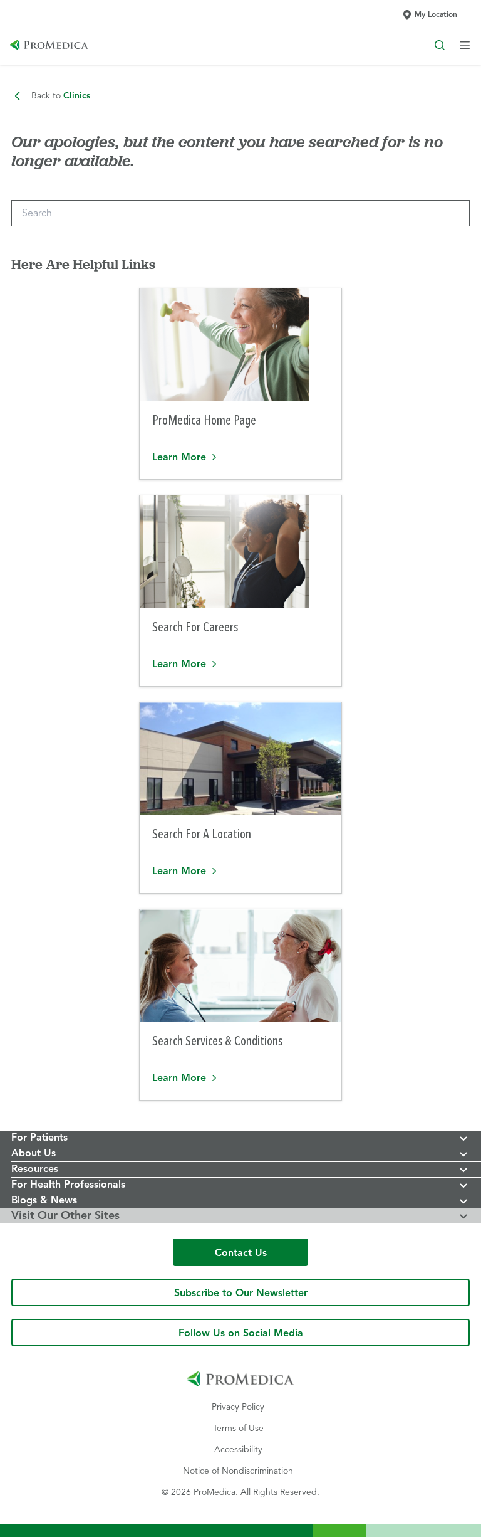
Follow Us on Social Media (240, 1334)
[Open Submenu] (464, 45)
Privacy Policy (238, 1407)
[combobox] (240, 213)
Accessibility (238, 1449)
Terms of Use (238, 1428)
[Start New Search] (439, 45)
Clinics (60, 96)
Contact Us (241, 1254)
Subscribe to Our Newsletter (241, 1289)
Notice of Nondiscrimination (238, 1471)
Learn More (229, 456)
